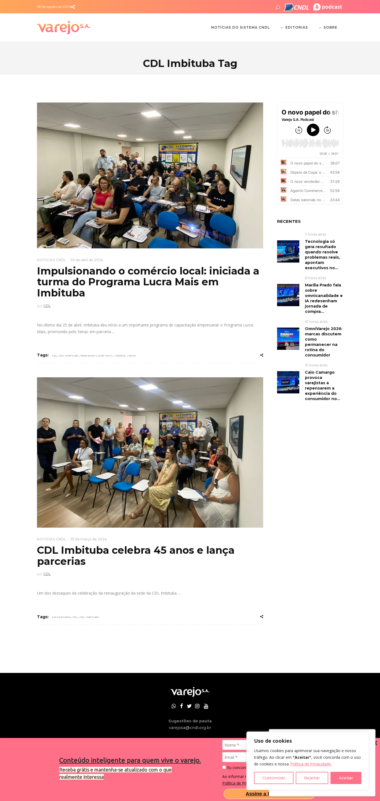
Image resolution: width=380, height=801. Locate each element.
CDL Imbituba (68, 355)
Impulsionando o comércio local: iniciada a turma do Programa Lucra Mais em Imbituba (148, 282)
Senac (131, 355)
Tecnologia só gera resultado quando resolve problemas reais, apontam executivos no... (322, 254)
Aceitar (346, 777)
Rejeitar (312, 777)
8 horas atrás (315, 278)
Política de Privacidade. (311, 764)
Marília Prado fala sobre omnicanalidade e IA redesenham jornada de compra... (324, 298)
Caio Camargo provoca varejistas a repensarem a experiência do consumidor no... (322, 385)
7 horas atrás (315, 234)
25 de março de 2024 (88, 539)
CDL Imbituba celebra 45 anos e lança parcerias (136, 555)
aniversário (61, 617)
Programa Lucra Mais (96, 355)
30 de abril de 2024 (86, 260)
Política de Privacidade (242, 783)
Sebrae (119, 355)
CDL (47, 306)
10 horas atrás (316, 322)
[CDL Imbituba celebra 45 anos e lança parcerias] (150, 452)
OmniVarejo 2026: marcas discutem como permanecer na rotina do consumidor (323, 342)
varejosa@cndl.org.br (190, 727)
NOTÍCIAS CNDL (51, 260)
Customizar (273, 777)
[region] (307, 761)
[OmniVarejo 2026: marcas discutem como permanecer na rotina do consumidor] (288, 338)
